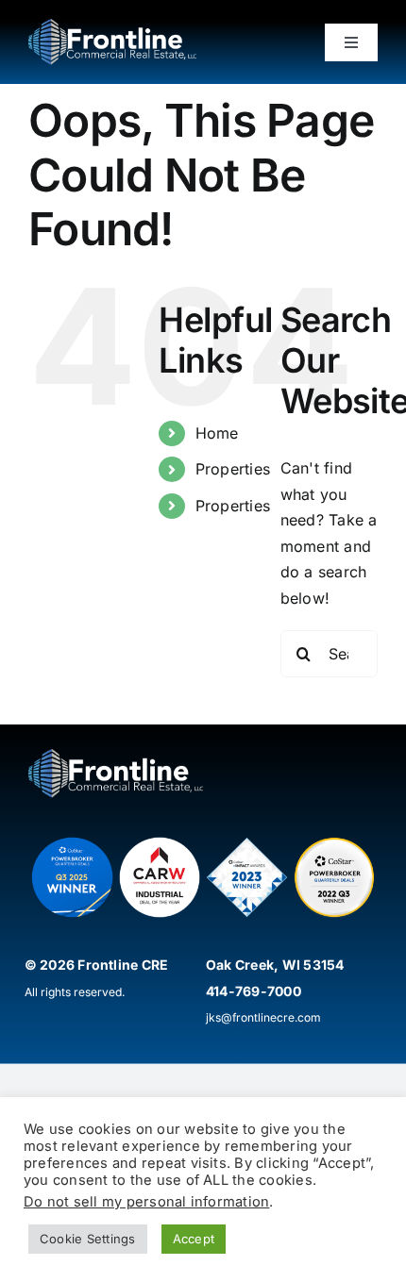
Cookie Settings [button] (88, 1238)
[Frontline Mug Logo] (112, 26)
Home (217, 433)
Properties (232, 468)
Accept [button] (193, 1238)
